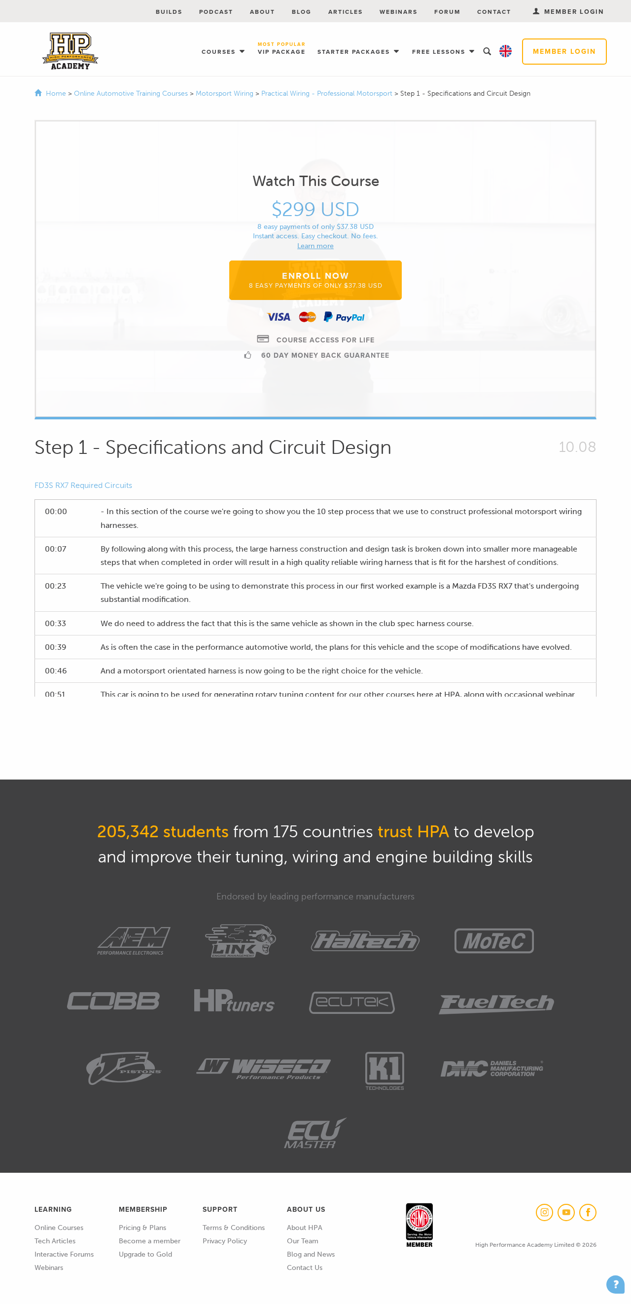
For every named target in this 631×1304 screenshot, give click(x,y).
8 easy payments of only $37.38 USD (315, 227)
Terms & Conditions (234, 1228)
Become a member (149, 1241)
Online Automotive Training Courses (132, 93)
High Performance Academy (70, 51)
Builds (169, 11)
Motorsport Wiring (225, 93)
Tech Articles (55, 1241)
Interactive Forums (64, 1254)
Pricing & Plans (142, 1228)
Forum (447, 11)
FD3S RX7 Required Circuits (83, 485)
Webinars (399, 11)
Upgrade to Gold (145, 1254)
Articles (345, 11)
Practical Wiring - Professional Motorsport (327, 93)
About (262, 11)
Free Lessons (440, 51)
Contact (494, 11)
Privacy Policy (225, 1241)
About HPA (304, 1228)
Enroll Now (316, 279)
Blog (302, 11)
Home (56, 93)
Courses (220, 51)
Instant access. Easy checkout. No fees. (315, 236)
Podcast (216, 11)
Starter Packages (354, 51)
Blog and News (311, 1254)
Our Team (302, 1241)
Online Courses (59, 1228)
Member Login (564, 51)
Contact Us (304, 1268)
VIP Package (282, 49)
